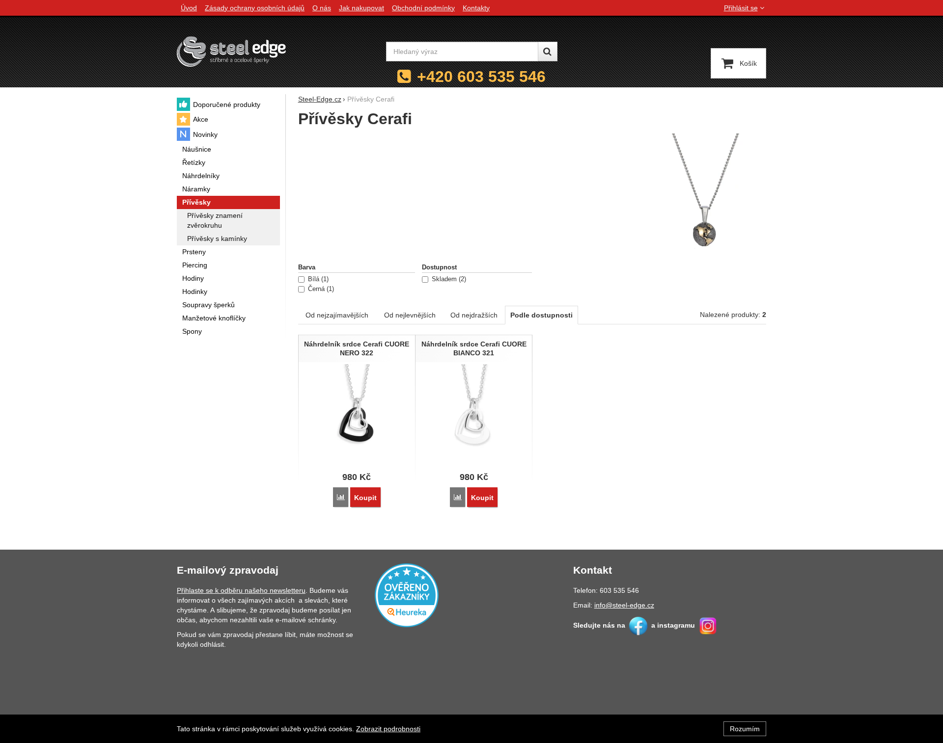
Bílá (317, 279)
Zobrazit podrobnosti (388, 729)
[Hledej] (547, 51)
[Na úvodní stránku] (231, 51)
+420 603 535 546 (481, 76)
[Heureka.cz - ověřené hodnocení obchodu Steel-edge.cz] (407, 595)
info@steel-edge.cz (624, 605)
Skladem (448, 279)
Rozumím (745, 729)
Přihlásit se (741, 8)
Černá (320, 289)
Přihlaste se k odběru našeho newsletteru (241, 590)
